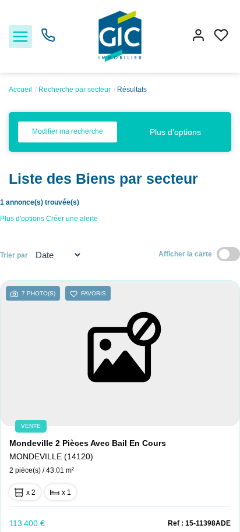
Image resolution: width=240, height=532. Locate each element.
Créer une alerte (72, 219)
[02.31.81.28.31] (48, 39)
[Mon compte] (198, 36)
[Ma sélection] (221, 36)
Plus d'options (175, 132)
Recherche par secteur (74, 89)
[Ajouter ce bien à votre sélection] (73, 295)
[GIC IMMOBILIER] (120, 35)
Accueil (20, 89)
